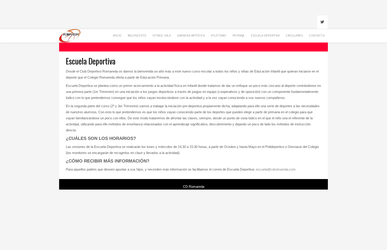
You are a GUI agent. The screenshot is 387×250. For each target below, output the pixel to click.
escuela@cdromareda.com (276, 169)
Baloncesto (137, 35)
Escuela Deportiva (265, 35)
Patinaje (239, 35)
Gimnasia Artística (191, 35)
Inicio (117, 35)
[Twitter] (322, 22)
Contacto (317, 35)
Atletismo (218, 35)
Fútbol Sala (162, 35)
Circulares (294, 35)
